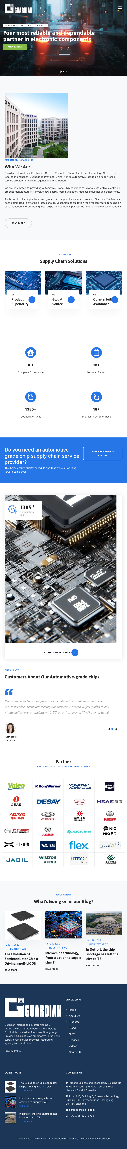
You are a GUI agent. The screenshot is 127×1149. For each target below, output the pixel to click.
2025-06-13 (25, 1090)
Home (72, 1009)
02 (53, 294)
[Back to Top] (120, 1143)
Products (74, 1021)
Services (74, 1039)
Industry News (17, 949)
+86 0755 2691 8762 (81, 1115)
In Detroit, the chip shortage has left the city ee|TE (102, 954)
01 (13, 294)
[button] (109, 729)
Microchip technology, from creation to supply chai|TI (63, 957)
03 (94, 294)
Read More (11, 970)
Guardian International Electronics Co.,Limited (62, 1138)
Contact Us (75, 1052)
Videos (73, 1046)
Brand (72, 1027)
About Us (74, 1015)
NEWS (72, 1033)
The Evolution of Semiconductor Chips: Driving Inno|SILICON (21, 958)
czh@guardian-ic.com (82, 1109)
